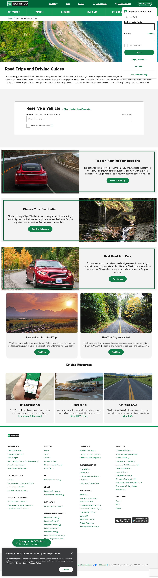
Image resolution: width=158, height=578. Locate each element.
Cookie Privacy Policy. (32, 563)
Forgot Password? (138, 59)
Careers (54, 4)
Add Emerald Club (138, 75)
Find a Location (124, 3)
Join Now (138, 66)
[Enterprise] (17, 3)
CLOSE (66, 569)
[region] (39, 562)
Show (150, 33)
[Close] (71, 553)
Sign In (139, 52)
